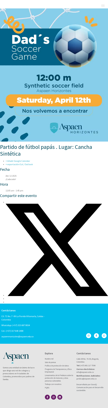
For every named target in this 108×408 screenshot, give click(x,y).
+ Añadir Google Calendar (18, 161)
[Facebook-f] (96, 335)
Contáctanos (8, 310)
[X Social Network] (57, 295)
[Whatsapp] (104, 335)
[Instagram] (88, 335)
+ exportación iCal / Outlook (19, 164)
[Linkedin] (59, 397)
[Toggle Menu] (103, 6)
